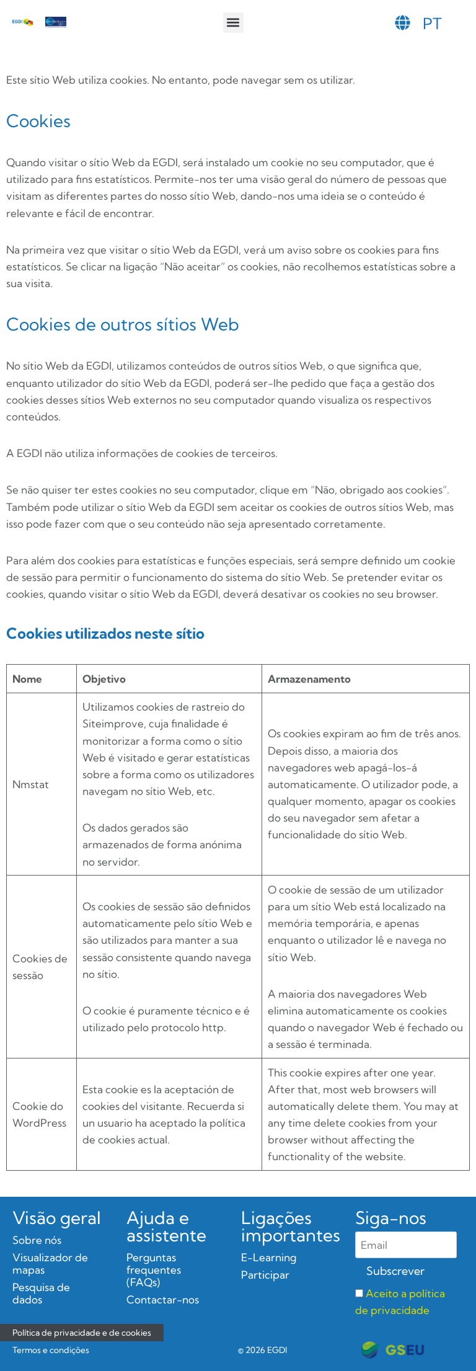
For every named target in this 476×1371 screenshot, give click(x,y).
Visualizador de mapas (50, 1263)
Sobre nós (36, 1239)
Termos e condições (50, 1350)
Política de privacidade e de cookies (81, 1333)
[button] (233, 22)
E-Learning (268, 1257)
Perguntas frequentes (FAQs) (153, 1270)
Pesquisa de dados (41, 1293)
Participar (265, 1274)
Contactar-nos (162, 1299)
